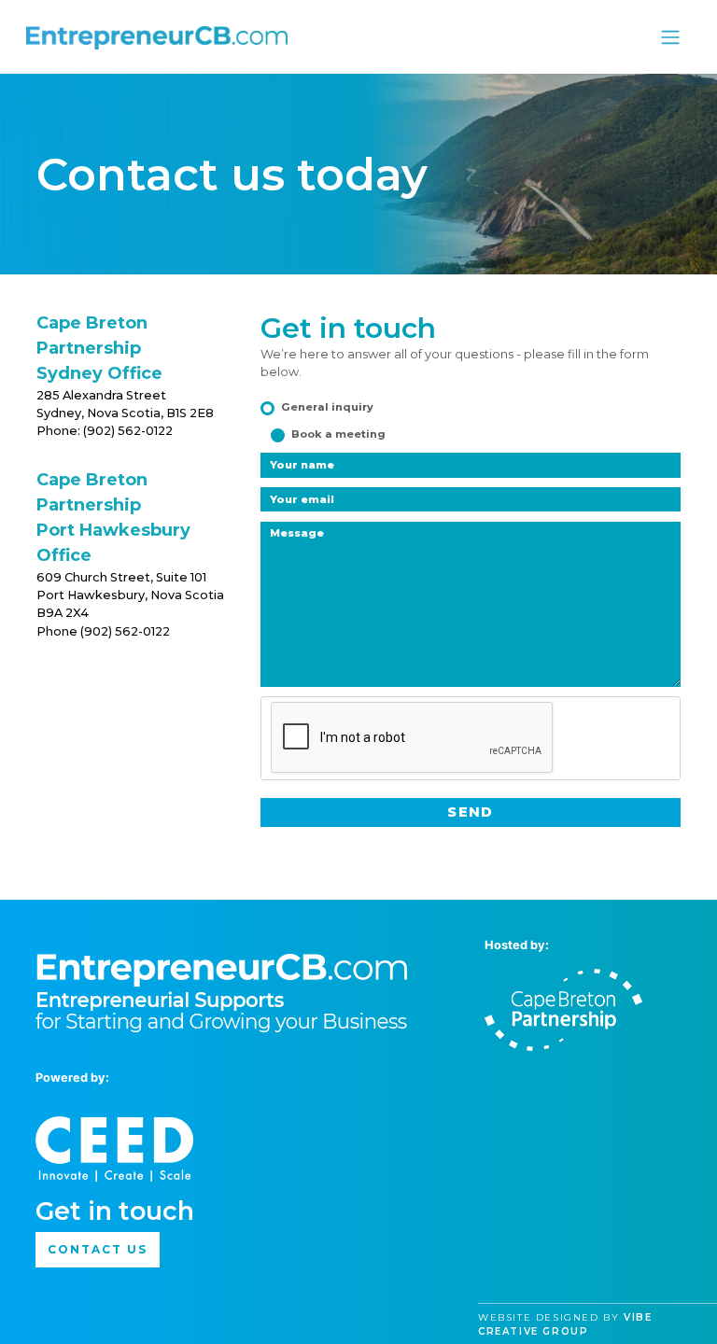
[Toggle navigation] (670, 36)
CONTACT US (97, 1249)
